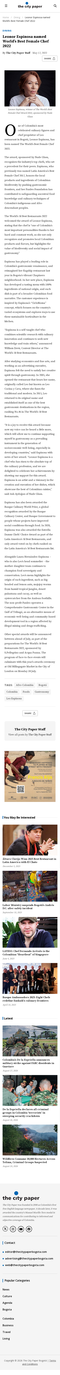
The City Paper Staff (18, 52)
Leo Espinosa (14, 698)
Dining (17, 17)
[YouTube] (21, 1229)
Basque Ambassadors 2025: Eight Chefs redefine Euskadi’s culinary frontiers (26, 999)
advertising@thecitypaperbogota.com (29, 1258)
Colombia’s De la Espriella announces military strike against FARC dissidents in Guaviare (28, 1063)
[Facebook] (29, 1229)
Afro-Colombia (24, 685)
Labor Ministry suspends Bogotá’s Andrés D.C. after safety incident (28, 907)
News (6, 1289)
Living (6, 1338)
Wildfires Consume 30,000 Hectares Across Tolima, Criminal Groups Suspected (29, 1160)
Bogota (7, 1309)
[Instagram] (13, 1229)
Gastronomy (42, 691)
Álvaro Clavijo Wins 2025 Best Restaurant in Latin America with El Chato (29, 860)
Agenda (7, 1303)
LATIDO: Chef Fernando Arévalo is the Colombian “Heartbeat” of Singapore (26, 953)
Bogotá (43, 685)
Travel (7, 1332)
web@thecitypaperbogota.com (24, 1265)
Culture (7, 1296)
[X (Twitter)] (5, 1228)
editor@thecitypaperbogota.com (26, 1252)
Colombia (12, 691)
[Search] (55, 6)
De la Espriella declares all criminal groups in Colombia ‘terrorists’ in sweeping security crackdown (26, 1113)
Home (6, 17)
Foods (26, 691)
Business (8, 1325)
